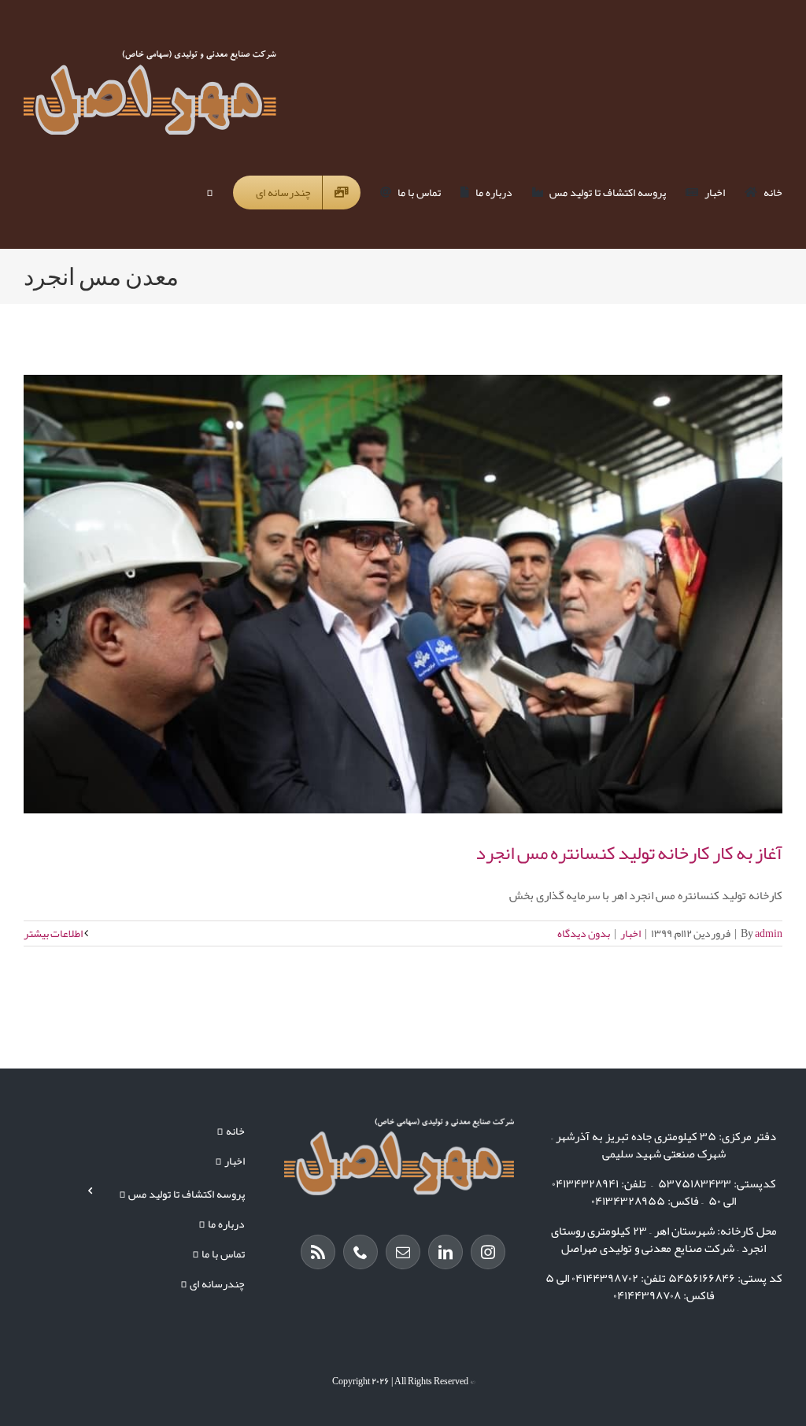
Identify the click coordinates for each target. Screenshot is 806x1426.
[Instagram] (488, 1252)
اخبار (630, 933)
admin (768, 933)
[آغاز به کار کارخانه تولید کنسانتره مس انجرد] (403, 594)
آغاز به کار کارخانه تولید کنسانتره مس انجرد (417, 593)
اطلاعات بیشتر (54, 933)
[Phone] (360, 1252)
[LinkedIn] (445, 1252)
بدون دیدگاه (583, 933)
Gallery (389, 593)
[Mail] (403, 1252)
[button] (210, 192)
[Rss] (318, 1252)
